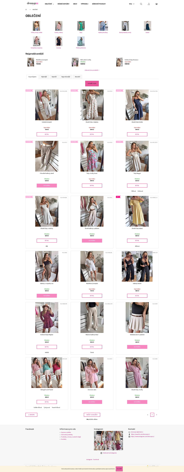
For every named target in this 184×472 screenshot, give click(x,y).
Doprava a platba (66, 432)
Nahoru (32, 415)
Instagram (89, 460)
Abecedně (77, 77)
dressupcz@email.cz (137, 432)
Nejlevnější (44, 77)
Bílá (47, 246)
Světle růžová (38, 408)
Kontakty (63, 439)
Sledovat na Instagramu (110, 453)
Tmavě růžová (56, 408)
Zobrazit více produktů (91, 70)
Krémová (140, 191)
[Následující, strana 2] (152, 415)
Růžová (134, 191)
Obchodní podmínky (67, 435)
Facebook (96, 460)
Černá (92, 352)
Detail (47, 134)
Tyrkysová (47, 408)
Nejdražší (54, 77)
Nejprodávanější (66, 77)
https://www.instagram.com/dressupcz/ (142, 437)
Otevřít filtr (92, 84)
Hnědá (47, 352)
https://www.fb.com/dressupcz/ (140, 434)
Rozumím (119, 469)
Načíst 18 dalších (92, 415)
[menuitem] (49, 4)
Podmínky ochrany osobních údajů (71, 437)
